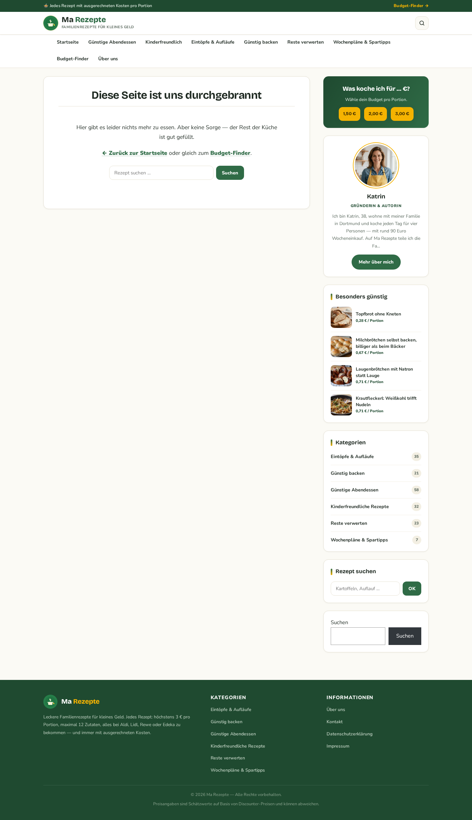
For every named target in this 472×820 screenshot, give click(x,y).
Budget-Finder (73, 58)
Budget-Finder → (411, 6)
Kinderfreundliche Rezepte (375, 506)
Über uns (108, 58)
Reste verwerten (305, 42)
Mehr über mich (376, 262)
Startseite (68, 42)
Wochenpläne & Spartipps (361, 42)
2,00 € (375, 113)
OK (411, 588)
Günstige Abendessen (112, 42)
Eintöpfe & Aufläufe (212, 42)
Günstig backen (261, 42)
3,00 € (402, 113)
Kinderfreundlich (163, 42)
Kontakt (335, 722)
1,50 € (349, 113)
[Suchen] (422, 23)
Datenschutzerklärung (349, 734)
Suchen (230, 173)
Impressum (338, 746)
